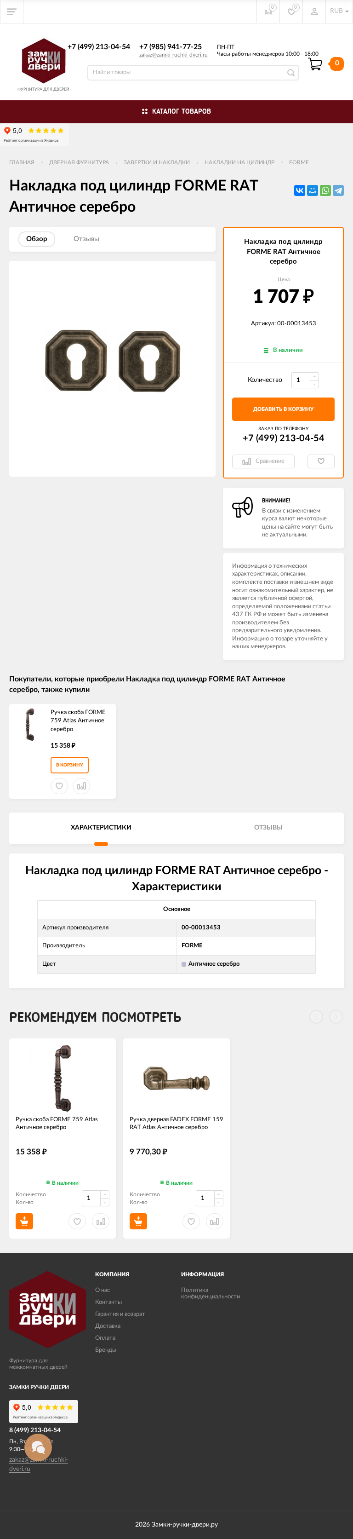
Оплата (105, 1338)
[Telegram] (338, 190)
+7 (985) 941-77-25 (170, 47)
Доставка (107, 1326)
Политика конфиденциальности (210, 1293)
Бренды (105, 1350)
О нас (102, 1290)
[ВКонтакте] (299, 190)
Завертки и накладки (157, 162)
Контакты (108, 1302)
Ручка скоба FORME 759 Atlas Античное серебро (78, 720)
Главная (21, 162)
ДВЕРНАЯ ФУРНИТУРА (79, 162)
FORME (299, 162)
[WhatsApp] (325, 190)
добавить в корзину (283, 409)
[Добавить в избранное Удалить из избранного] (321, 461)
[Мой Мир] (312, 190)
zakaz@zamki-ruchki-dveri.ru (173, 55)
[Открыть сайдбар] (11, 11)
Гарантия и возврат (120, 1314)
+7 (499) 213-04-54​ (99, 47)
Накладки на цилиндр (239, 162)
